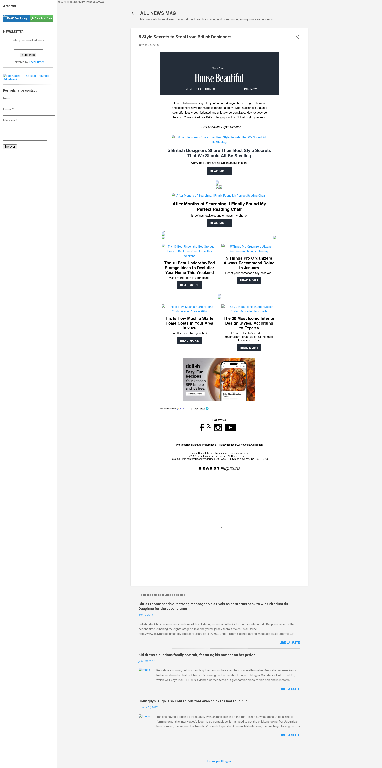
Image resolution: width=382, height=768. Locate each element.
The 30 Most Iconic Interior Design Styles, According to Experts (249, 323)
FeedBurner (36, 62)
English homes (255, 103)
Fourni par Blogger (219, 761)
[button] (297, 37)
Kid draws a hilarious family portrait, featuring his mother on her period (197, 655)
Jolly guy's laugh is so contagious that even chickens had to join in (193, 701)
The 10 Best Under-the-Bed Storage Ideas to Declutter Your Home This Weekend (189, 267)
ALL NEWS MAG (158, 13)
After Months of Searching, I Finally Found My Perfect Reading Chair (219, 206)
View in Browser (219, 68)
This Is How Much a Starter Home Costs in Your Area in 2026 (189, 323)
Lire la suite (289, 642)
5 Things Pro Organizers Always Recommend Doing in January (249, 262)
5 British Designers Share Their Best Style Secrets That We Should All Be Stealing (219, 153)
